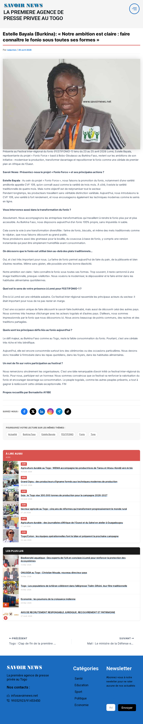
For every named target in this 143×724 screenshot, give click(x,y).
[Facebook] (24, 411)
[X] (33, 411)
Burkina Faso (29, 434)
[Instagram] (50, 411)
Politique (81, 698)
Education (81, 685)
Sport (78, 692)
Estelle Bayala (48, 434)
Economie (82, 705)
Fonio (82, 434)
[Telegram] (59, 411)
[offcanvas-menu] (134, 8)
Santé (79, 678)
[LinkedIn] (41, 411)
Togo (93, 434)
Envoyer (127, 707)
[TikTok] (68, 411)
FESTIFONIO (67, 434)
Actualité (12, 434)
